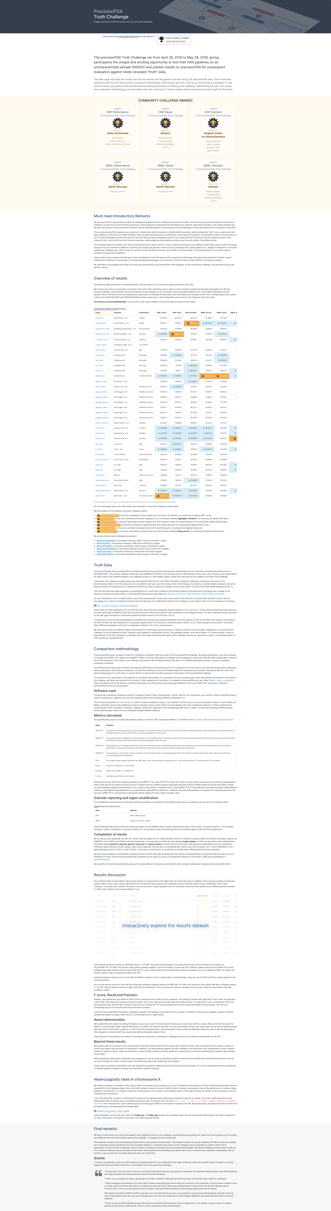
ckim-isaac (99, 365)
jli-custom (99, 449)
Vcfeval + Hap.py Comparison (221, 680)
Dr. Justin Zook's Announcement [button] (117, 605)
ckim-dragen (100, 355)
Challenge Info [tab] (110, 36)
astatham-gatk (100, 323)
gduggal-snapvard (102, 418)
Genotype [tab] (110, 806)
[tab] (165, 605)
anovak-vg (99, 318)
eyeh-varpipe (100, 387)
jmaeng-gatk (100, 454)
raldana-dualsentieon (103, 491)
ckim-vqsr (99, 371)
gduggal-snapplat (101, 412)
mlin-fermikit (100, 475)
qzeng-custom (100, 485)
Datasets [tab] (122, 309)
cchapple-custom (101, 340)
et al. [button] (126, 318)
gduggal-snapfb (101, 407)
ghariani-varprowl (101, 423)
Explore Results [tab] (146, 36)
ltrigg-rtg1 (99, 465)
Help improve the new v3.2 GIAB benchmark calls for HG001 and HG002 (193, 594)
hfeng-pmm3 (100, 438)
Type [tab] (96, 806)
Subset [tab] (117, 806)
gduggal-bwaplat (101, 397)
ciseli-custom (100, 350)
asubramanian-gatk (102, 329)
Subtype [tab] (102, 806)
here (183, 698)
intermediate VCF (127, 702)
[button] (174, 39)
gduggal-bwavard (101, 402)
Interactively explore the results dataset (165, 925)
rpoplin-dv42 (100, 496)
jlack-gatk (99, 444)
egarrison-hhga (101, 381)
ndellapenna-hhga (102, 480)
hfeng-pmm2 (100, 433)
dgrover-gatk (100, 376)
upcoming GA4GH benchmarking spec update (213, 719)
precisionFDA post (101, 859)
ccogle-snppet (100, 345)
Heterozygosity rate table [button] (113, 1111)
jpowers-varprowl (101, 459)
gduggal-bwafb (101, 392)
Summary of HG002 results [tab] (106, 309)
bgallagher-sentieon (102, 334)
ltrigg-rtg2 (99, 470)
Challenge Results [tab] (128, 36)
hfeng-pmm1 (100, 428)
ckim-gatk (99, 360)
